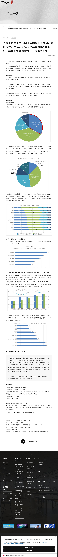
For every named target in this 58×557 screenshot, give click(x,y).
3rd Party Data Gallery (18, 511)
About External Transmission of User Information (13, 543)
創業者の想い (6, 473)
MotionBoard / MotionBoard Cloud (18, 492)
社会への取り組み (7, 498)
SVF (17, 469)
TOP (4, 26)
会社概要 (5, 462)
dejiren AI (17, 508)
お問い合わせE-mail (11, 429)
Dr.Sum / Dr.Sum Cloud (19, 487)
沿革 (4, 478)
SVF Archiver (19, 473)
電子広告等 (29, 481)
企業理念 (5, 475)
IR (39, 467)
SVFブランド (18, 466)
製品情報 (41, 462)
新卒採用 (29, 491)
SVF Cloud (18, 471)
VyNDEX (17, 498)
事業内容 (5, 464)
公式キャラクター (7, 480)
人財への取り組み (7, 496)
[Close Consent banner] (56, 537)
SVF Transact (19, 477)
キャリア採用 (30, 494)
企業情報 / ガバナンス (31, 478)
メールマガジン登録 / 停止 (45, 490)
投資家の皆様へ (30, 462)
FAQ (28, 483)
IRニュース (29, 466)
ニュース (9, 26)
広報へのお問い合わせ (44, 488)
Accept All (29, 550)
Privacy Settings (29, 547)
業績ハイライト (30, 468)
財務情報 (29, 472)
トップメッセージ (7, 471)
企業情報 (41, 464)
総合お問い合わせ (43, 485)
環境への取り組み (7, 493)
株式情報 (29, 475)
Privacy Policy (44, 542)
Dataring (17, 495)
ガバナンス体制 (7, 500)
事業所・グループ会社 (7, 467)
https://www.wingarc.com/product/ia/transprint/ (20, 412)
